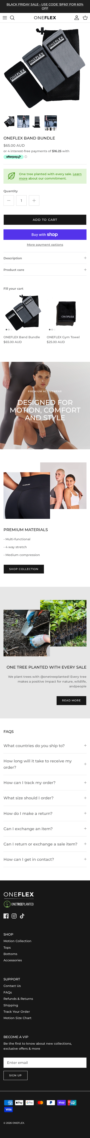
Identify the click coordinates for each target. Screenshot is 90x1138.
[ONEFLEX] (45, 18)
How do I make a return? (27, 813)
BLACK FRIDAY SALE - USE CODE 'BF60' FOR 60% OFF (45, 6)
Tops (7, 948)
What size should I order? (28, 797)
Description (12, 258)
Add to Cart (45, 220)
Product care (13, 270)
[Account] (75, 18)
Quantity (10, 191)
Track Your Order (16, 1012)
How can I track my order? (29, 782)
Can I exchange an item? (28, 828)
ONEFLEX (18, 1122)
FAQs (7, 992)
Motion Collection (17, 941)
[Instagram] (14, 915)
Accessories (12, 960)
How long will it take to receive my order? (37, 764)
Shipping (10, 1005)
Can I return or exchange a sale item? (40, 844)
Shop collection (23, 569)
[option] (45, 68)
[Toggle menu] (5, 18)
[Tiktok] (22, 915)
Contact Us (12, 986)
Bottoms (10, 954)
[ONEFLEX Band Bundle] (23, 313)
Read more (71, 700)
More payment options (45, 245)
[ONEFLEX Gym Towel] (67, 313)
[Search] (14, 18)
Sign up (15, 1075)
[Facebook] (6, 915)
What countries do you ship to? (34, 745)
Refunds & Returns (18, 999)
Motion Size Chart (17, 1018)
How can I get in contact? (28, 859)
